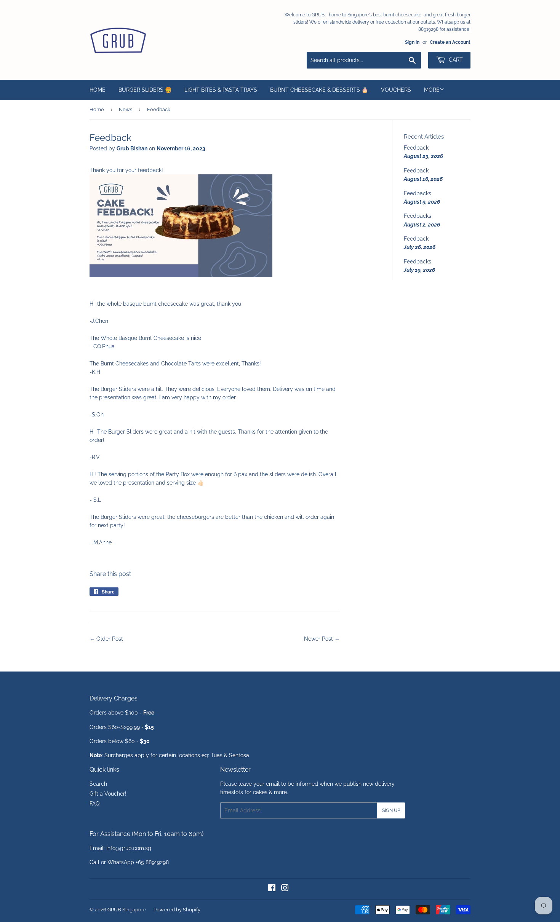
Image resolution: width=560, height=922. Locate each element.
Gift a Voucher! (108, 794)
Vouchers (396, 90)
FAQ (94, 804)
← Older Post (106, 639)
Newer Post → (322, 639)
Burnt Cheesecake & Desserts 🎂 (319, 90)
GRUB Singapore (126, 909)
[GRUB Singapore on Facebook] (272, 889)
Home (98, 90)
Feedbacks (417, 193)
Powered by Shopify (177, 909)
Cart (455, 60)
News (125, 109)
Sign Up (391, 810)
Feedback (416, 148)
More (432, 90)
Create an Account (450, 42)
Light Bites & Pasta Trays (220, 90)
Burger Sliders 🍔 (144, 90)
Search (98, 784)
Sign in (412, 42)
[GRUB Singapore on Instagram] (285, 889)
